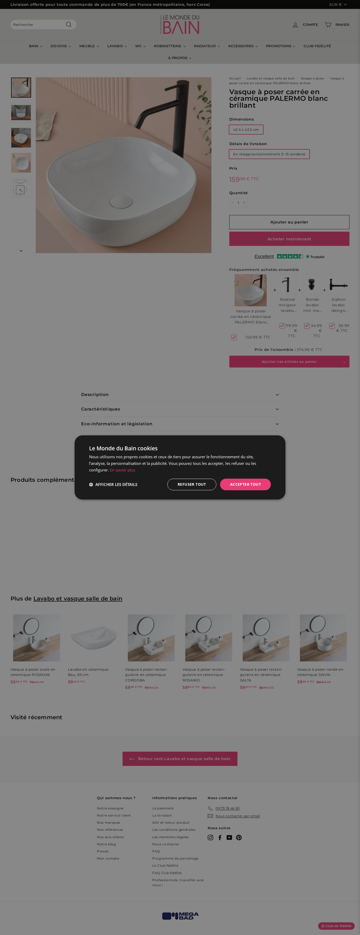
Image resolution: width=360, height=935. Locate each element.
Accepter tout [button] (245, 484)
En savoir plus (122, 470)
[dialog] (180, 467)
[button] (113, 484)
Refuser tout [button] (192, 484)
